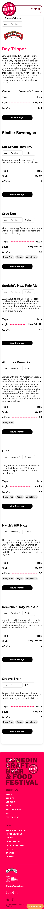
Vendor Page (17, 117)
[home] (9, 9)
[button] (35, 9)
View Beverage (17, 194)
